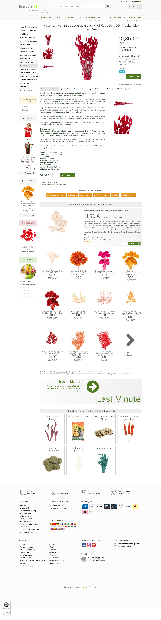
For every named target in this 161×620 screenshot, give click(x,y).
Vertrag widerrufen (27, 519)
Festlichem (25, 107)
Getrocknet (86, 195)
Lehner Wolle (24, 552)
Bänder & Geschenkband (28, 27)
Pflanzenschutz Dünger (28, 69)
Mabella (53, 552)
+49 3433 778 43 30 (60, 508)
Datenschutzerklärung (28, 511)
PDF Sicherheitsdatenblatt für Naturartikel (53, 184)
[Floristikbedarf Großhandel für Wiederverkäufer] (30, 6)
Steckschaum (24, 83)
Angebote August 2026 (74, 17)
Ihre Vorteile (95, 89)
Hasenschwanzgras (57, 195)
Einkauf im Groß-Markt (110, 89)
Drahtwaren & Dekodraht (28, 41)
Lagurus (73, 195)
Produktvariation (81, 89)
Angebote (126, 89)
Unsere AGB (24, 508)
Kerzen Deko (26, 282)
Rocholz (53, 555)
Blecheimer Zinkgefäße (28, 31)
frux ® (52, 547)
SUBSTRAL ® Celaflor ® (58, 560)
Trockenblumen (103, 21)
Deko (116, 195)
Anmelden (138, 1)
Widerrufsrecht (25, 516)
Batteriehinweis (25, 521)
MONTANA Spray (26, 555)
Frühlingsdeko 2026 (27, 48)
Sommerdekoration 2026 (28, 80)
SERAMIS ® (54, 558)
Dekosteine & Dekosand (28, 38)
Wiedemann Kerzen (27, 566)
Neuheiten (103, 17)
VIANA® (23, 563)
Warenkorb (126, 1)
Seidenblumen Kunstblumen (29, 76)
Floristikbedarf (25, 45)
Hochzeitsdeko (25, 59)
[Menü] (9, 602)
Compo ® (53, 544)
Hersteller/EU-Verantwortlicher (50, 182)
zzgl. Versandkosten (62, 372)
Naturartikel (93, 21)
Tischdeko (25, 291)
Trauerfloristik (24, 87)
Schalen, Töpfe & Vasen (28, 73)
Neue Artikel (29, 181)
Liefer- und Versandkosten (29, 529)
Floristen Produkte (26, 547)
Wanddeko (25, 288)
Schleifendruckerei (133, 17)
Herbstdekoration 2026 (51, 17)
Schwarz (24, 110)
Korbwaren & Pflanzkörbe (28, 62)
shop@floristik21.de (60, 505)
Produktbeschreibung (50, 89)
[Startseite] (87, 21)
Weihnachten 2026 (26, 90)
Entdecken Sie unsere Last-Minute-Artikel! (28, 249)
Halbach (53, 550)
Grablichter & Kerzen (27, 52)
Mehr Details (67, 89)
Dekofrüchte (24, 34)
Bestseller (91, 17)
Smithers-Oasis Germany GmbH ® (32, 560)
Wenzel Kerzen (55, 563)
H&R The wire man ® (27, 550)
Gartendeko (25, 294)
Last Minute (116, 17)
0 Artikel (132, 6)
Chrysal (22, 544)
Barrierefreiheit (25, 527)
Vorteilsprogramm (26, 532)
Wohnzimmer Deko (28, 285)
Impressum (24, 505)
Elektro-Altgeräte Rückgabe (30, 524)
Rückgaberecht (25, 513)
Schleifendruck (25, 558)
